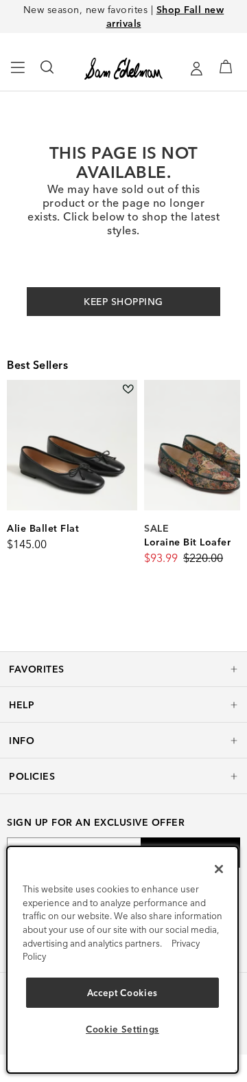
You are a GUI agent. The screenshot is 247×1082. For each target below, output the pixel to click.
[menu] (18, 73)
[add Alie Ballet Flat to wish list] (128, 389)
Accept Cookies (122, 992)
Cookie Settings (122, 1029)
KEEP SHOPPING (123, 301)
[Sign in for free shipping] (196, 69)
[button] (123, 669)
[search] (47, 73)
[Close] (219, 869)
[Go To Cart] (226, 67)
